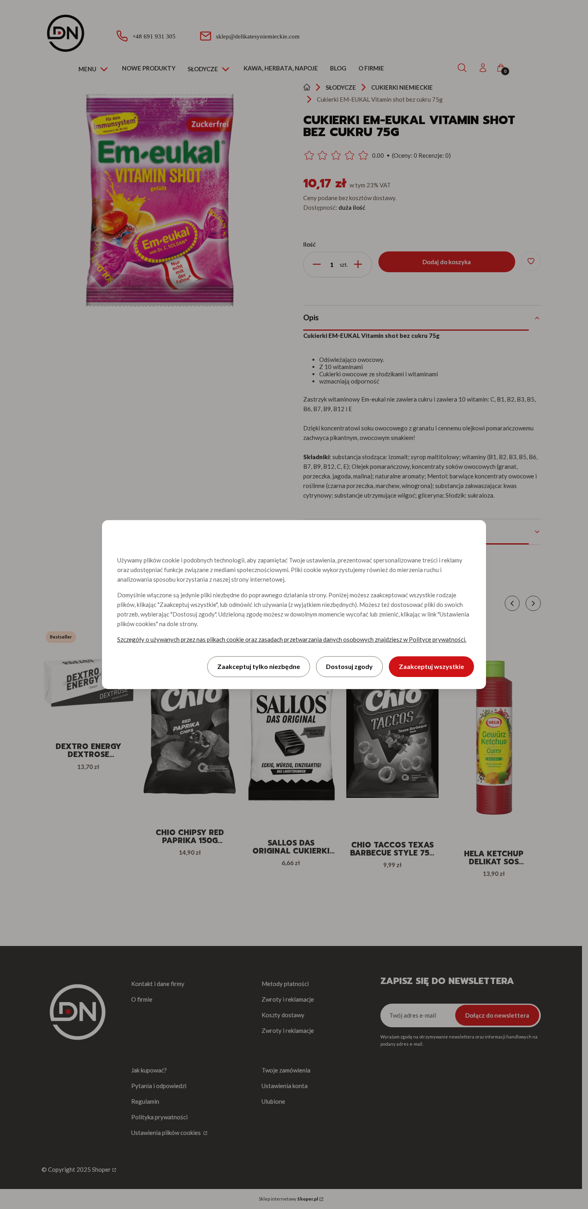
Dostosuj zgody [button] (349, 666)
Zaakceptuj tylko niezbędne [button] (258, 666)
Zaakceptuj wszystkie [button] (431, 666)
